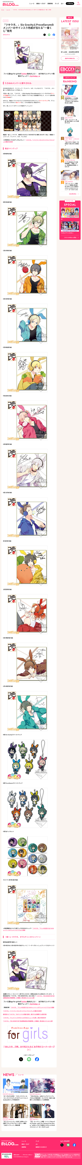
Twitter (24, 73)
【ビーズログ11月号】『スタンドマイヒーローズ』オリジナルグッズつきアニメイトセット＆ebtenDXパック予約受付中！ (15, 1098)
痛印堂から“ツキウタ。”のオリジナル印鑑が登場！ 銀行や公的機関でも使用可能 (24, 1014)
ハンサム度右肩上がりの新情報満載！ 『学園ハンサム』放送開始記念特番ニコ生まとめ (71, 164)
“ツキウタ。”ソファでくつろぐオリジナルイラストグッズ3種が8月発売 (22, 1011)
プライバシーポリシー (28, 1154)
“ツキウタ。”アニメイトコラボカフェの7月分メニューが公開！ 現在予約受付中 (24, 1018)
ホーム (2, 9)
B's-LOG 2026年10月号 (70, 52)
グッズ (57, 3)
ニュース (31, 3)
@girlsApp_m (35, 76)
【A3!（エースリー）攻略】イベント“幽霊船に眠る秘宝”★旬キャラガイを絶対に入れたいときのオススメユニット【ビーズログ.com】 (72, 186)
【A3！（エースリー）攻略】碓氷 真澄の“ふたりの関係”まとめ (72, 121)
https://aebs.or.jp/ (68, 1157)
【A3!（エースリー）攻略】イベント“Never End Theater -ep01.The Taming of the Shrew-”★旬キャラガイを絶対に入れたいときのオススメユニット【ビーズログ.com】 (42, 1124)
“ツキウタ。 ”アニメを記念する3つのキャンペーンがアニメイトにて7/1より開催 (32, 1007)
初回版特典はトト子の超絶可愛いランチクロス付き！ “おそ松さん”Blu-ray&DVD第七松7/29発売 (71, 100)
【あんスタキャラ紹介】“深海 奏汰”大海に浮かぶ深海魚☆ (72, 143)
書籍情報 (50, 3)
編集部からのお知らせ (41, 1147)
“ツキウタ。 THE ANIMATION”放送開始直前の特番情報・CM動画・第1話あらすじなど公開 (28, 997)
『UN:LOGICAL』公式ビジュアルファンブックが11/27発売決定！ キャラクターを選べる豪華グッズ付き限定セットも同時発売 (42, 1098)
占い (62, 3)
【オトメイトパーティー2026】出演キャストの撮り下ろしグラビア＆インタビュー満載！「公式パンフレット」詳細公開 (15, 1123)
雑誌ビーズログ (40, 3)
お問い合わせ (16, 1154)
